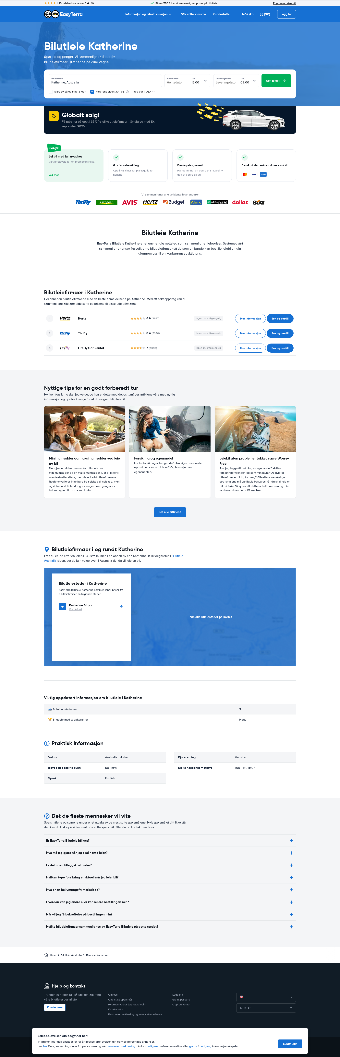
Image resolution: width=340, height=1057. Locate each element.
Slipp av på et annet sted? (69, 91)
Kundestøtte (221, 14)
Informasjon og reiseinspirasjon (146, 14)
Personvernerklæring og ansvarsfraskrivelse (135, 1014)
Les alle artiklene (170, 512)
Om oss (113, 994)
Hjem (53, 955)
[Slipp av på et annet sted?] (51, 92)
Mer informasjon (250, 319)
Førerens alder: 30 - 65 (110, 91)
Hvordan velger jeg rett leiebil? (127, 1004)
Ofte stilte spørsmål (194, 14)
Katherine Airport (81, 605)
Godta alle (290, 1044)
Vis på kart (75, 609)
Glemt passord (181, 999)
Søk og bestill (280, 319)
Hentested (57, 78)
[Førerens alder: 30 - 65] (92, 92)
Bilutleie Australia (71, 955)
